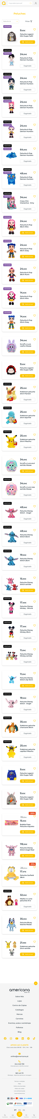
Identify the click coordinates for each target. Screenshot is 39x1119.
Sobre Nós (19, 996)
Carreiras (19, 1019)
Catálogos (19, 1010)
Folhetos (19, 1027)
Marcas (19, 1014)
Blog (19, 1032)
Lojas (19, 1001)
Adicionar (29, 42)
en (19, 1110)
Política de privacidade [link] (19, 1086)
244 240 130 (19, 1064)
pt (15, 1110)
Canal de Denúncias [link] (19, 1093)
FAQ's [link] (19, 1083)
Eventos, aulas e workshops (19, 1023)
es (24, 1110)
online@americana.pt (19, 1056)
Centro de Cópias (19, 1005)
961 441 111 (20, 1073)
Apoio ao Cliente (19, 1045)
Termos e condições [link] (19, 1081)
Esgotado (27, 66)
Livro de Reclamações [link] (19, 1091)
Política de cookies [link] (19, 1088)
